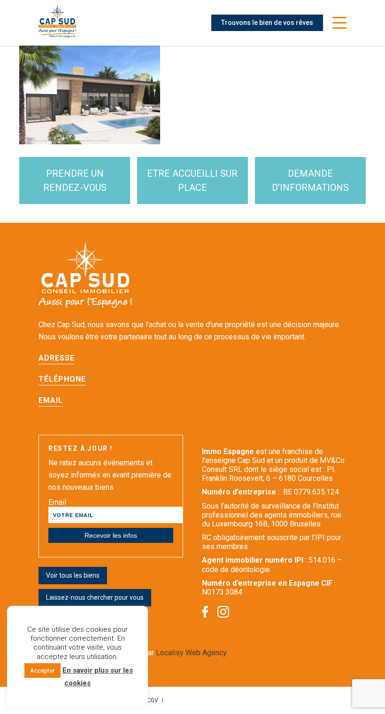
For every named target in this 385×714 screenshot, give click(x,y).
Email (57, 502)
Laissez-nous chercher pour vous (95, 597)
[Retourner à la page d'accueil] (57, 23)
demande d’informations (310, 180)
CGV (152, 700)
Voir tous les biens (73, 575)
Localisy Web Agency (191, 652)
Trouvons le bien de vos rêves (267, 22)
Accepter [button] (42, 670)
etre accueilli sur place (192, 180)
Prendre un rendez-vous (75, 180)
